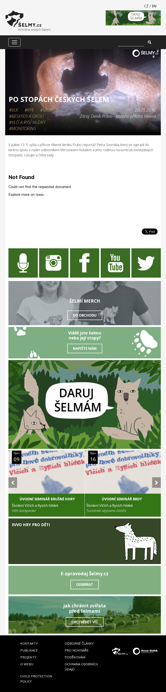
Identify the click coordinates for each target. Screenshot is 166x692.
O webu (26, 664)
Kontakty (29, 643)
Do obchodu (85, 315)
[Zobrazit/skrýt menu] (14, 42)
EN (154, 6)
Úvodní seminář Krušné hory (47, 499)
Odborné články (79, 643)
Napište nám (85, 348)
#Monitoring (22, 128)
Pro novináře (77, 650)
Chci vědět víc (84, 622)
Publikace (29, 650)
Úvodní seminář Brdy (122, 499)
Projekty (28, 657)
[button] (12, 482)
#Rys (29, 110)
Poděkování (75, 657)
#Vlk (13, 110)
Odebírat (84, 584)
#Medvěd (49, 110)
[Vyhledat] (149, 42)
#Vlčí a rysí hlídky (27, 122)
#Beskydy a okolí (26, 116)
